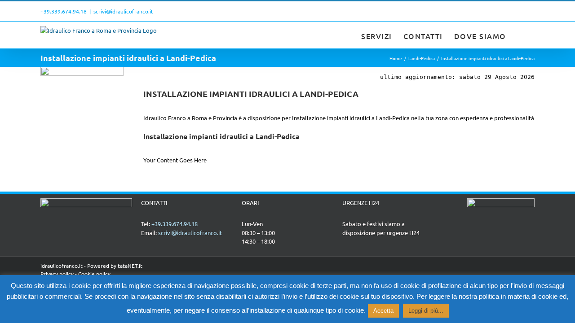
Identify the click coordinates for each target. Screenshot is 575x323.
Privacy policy (57, 273)
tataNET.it (130, 265)
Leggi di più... (425, 310)
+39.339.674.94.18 (63, 11)
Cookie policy (94, 273)
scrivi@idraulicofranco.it (123, 11)
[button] (521, 35)
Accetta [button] (383, 310)
